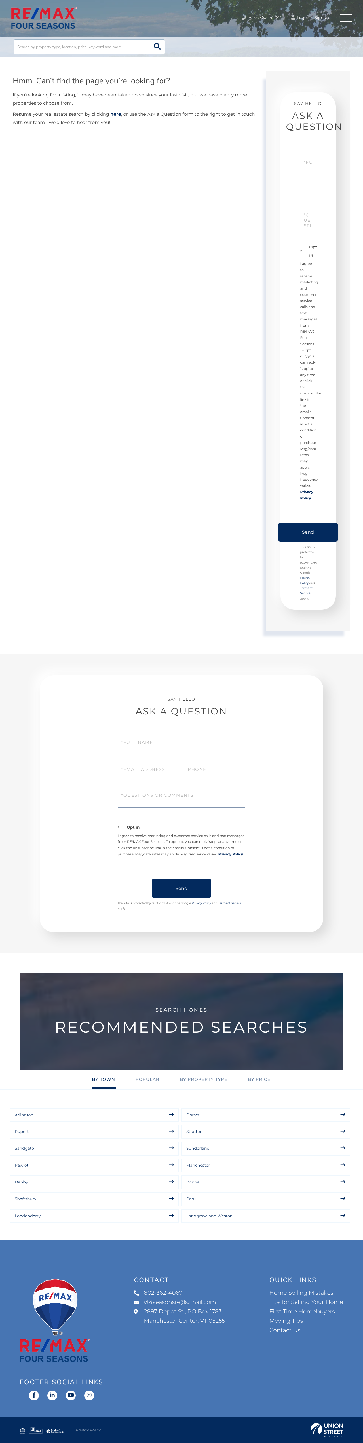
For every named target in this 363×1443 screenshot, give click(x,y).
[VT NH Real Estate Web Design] (327, 1430)
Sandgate (24, 1148)
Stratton (194, 1131)
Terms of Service (229, 903)
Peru (191, 1198)
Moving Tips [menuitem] (286, 1321)
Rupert (22, 1131)
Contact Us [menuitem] (284, 1330)
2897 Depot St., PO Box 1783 (184, 1316)
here (115, 114)
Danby (21, 1182)
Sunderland (198, 1148)
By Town (103, 1079)
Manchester (198, 1165)
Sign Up (322, 17)
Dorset (193, 1114)
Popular (147, 1079)
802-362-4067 (264, 18)
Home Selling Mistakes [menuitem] (301, 1293)
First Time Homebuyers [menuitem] (302, 1311)
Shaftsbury (25, 1198)
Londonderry (28, 1215)
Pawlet (21, 1165)
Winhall (194, 1182)
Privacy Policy (230, 854)
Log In (302, 17)
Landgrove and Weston (209, 1215)
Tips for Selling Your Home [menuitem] (306, 1302)
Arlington (24, 1114)
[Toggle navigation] (346, 18)
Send (308, 532)
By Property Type (203, 1079)
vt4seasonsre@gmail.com (180, 1302)
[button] (157, 46)
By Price (259, 1079)
